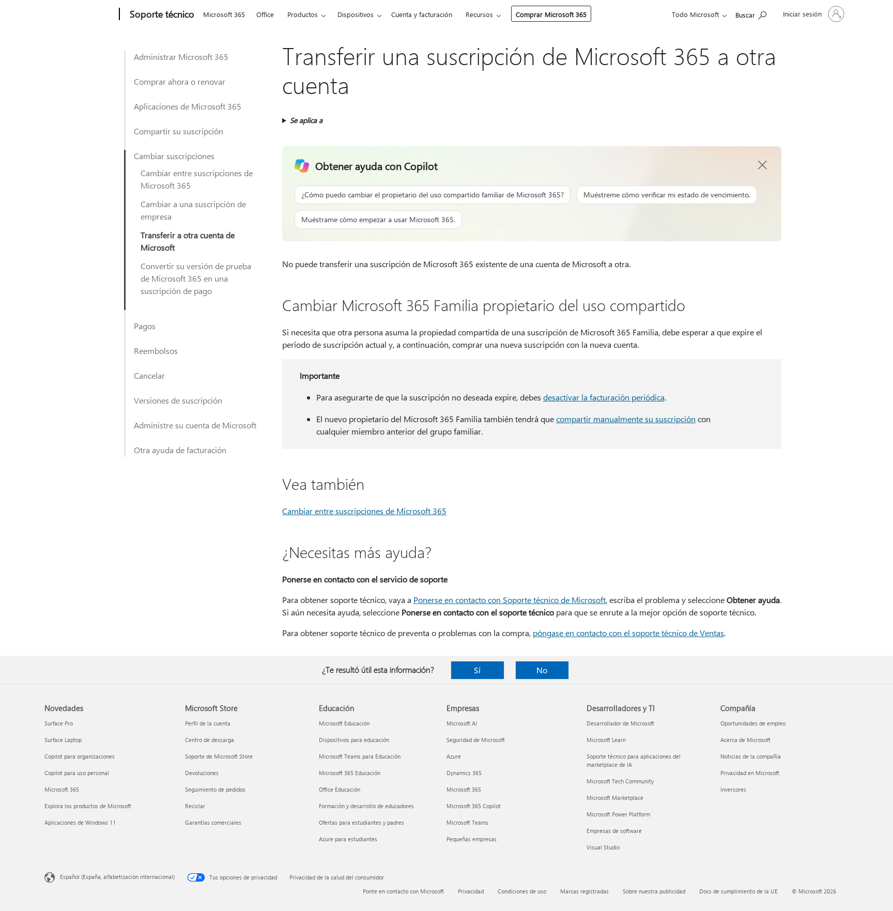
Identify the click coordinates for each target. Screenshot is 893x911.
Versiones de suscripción (178, 400)
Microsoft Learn (606, 740)
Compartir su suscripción (178, 131)
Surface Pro (58, 723)
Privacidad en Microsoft (749, 773)
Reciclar (195, 806)
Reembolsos (156, 350)
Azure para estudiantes (348, 839)
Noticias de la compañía (750, 756)
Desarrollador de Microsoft (620, 723)
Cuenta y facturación (421, 14)
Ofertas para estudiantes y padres (361, 822)
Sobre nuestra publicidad (654, 891)
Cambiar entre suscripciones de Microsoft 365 (197, 179)
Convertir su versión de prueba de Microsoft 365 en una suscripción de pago (196, 278)
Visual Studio (603, 847)
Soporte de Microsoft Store (219, 756)
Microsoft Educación (344, 723)
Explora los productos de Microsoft (87, 806)
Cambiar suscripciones (174, 155)
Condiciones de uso (522, 891)
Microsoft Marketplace (615, 797)
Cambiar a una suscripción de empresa (193, 210)
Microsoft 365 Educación (349, 773)
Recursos (479, 14)
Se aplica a (306, 120)
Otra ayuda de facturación (180, 449)
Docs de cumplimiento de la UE (738, 891)
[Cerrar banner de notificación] (763, 165)
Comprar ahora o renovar (179, 81)
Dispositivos (355, 14)
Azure (453, 756)
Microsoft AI (461, 723)
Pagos (145, 325)
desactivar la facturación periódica (604, 397)
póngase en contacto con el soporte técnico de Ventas (628, 632)
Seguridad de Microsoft (475, 740)
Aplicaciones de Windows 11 (80, 822)
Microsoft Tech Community (620, 781)
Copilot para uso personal (76, 773)
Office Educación (339, 789)
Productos (302, 14)
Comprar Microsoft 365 (551, 14)
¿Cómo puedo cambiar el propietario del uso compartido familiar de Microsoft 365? (432, 194)
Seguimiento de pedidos (215, 789)
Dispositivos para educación (354, 740)
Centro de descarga (209, 740)
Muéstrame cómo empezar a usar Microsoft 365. (378, 219)
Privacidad (471, 891)
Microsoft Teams (467, 822)
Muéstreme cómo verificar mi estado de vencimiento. (666, 194)
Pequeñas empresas (471, 839)
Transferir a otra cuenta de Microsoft (188, 241)
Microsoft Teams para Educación (360, 756)
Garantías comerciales (213, 822)
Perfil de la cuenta (207, 723)
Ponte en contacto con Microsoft (403, 891)
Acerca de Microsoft (745, 740)
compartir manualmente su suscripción (626, 418)
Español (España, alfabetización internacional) (117, 877)
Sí (477, 670)
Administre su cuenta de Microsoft (195, 425)
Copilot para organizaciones (79, 756)
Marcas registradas (584, 891)
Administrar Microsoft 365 (181, 56)
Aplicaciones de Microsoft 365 (187, 106)
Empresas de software (614, 831)
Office (265, 14)
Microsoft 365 (224, 14)
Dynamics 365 (464, 773)
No (541, 670)
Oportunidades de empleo (753, 723)
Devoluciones (202, 773)
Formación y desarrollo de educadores (366, 806)
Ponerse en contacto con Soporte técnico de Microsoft (509, 599)
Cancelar (149, 375)
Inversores (733, 789)
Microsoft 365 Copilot (473, 806)
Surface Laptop (63, 740)
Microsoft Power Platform (618, 814)
